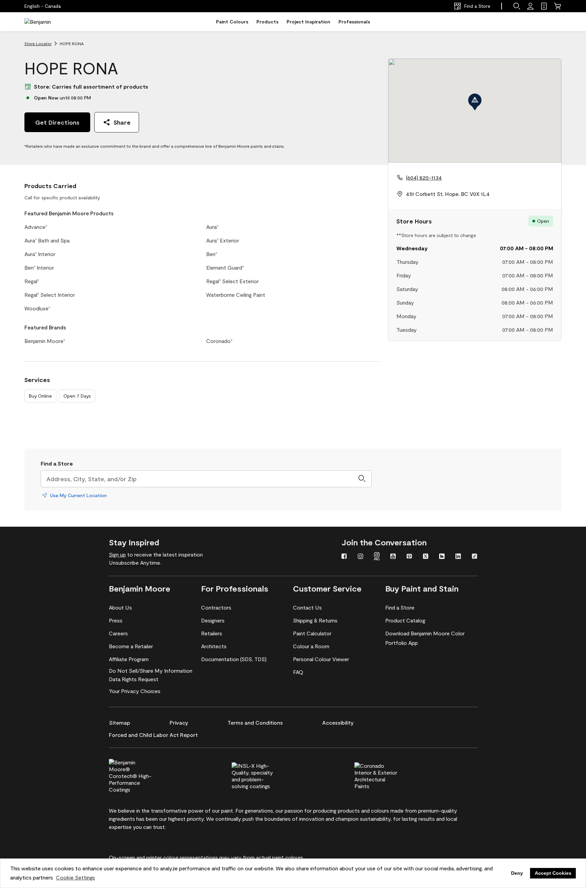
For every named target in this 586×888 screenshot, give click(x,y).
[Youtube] (393, 557)
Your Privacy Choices (134, 691)
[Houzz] (442, 557)
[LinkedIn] (458, 557)
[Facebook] (344, 557)
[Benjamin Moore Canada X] (425, 557)
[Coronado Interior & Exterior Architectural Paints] (387, 774)
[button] (517, 6)
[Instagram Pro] (376, 557)
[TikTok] (474, 557)
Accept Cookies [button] (553, 873)
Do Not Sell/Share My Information (150, 670)
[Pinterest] (409, 557)
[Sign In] (530, 6)
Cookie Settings (75, 877)
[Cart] (557, 6)
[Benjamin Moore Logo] (45, 21)
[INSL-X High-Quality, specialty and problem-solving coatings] (264, 774)
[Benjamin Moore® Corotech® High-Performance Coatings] (142, 775)
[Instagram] (360, 557)
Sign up (117, 554)
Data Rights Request (133, 679)
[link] (544, 6)
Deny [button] (517, 873)
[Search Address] (361, 479)
